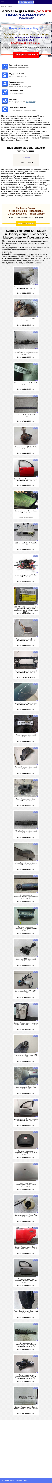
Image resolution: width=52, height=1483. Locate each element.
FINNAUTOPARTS (9, 1480)
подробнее (30, 102)
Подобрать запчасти (26, 54)
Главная (3, 6)
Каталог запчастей (26, 223)
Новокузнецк (19, 1480)
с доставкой (42, 11)
